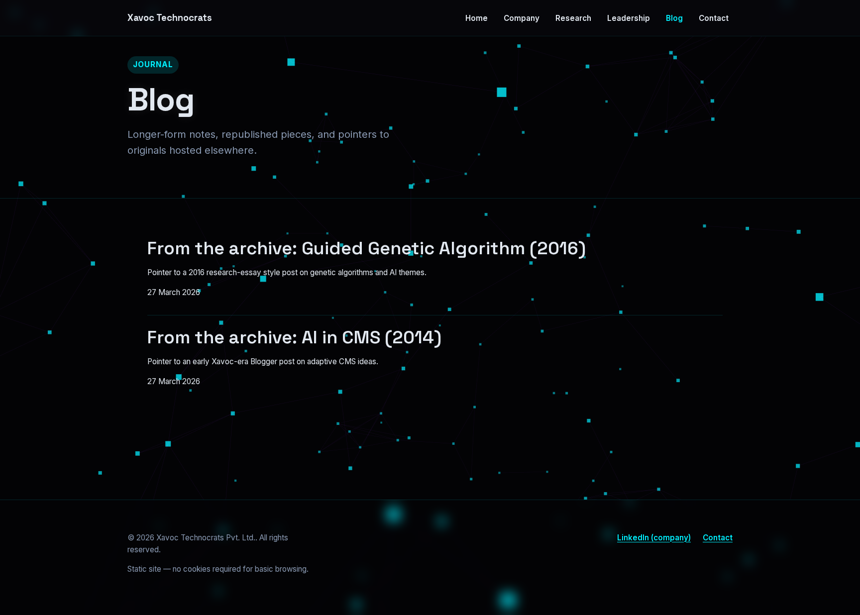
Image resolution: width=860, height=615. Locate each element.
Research (573, 18)
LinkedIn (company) (654, 537)
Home (476, 18)
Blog (674, 18)
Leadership (628, 18)
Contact (714, 18)
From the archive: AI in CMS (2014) (294, 337)
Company (521, 18)
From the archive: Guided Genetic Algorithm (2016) (366, 248)
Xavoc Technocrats (169, 17)
